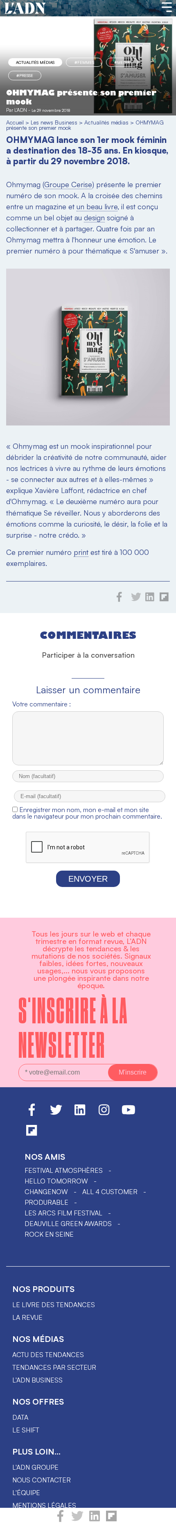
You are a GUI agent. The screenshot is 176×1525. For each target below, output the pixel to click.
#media (122, 62)
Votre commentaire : (41, 704)
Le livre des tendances (53, 1305)
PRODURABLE (46, 1202)
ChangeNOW (46, 1192)
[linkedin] (94, 1520)
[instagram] (104, 1113)
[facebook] (60, 1520)
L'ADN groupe (35, 1467)
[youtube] (128, 1113)
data (20, 1417)
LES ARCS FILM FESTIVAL (63, 1213)
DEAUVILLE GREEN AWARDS (68, 1224)
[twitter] (77, 1520)
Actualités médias (35, 62)
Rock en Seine (49, 1234)
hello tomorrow (56, 1181)
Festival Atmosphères (64, 1170)
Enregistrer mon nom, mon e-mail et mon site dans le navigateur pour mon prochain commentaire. (87, 812)
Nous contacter (41, 1480)
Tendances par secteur (54, 1367)
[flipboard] (111, 1520)
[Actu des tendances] (25, 8)
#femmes (84, 62)
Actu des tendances (48, 1355)
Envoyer (88, 878)
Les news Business (54, 122)
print (81, 552)
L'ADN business (37, 1380)
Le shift (25, 1430)
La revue (27, 1317)
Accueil (15, 122)
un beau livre (97, 206)
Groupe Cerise (68, 184)
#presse (24, 75)
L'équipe (26, 1493)
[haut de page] (161, 1515)
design (94, 217)
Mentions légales (44, 1505)
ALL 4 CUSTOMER (110, 1192)
